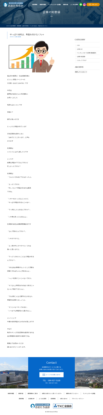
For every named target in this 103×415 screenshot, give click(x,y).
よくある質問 (74, 4)
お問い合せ (94, 4)
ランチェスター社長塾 (54, 4)
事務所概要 (43, 4)
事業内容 (65, 4)
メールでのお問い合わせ (53, 375)
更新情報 (34, 4)
